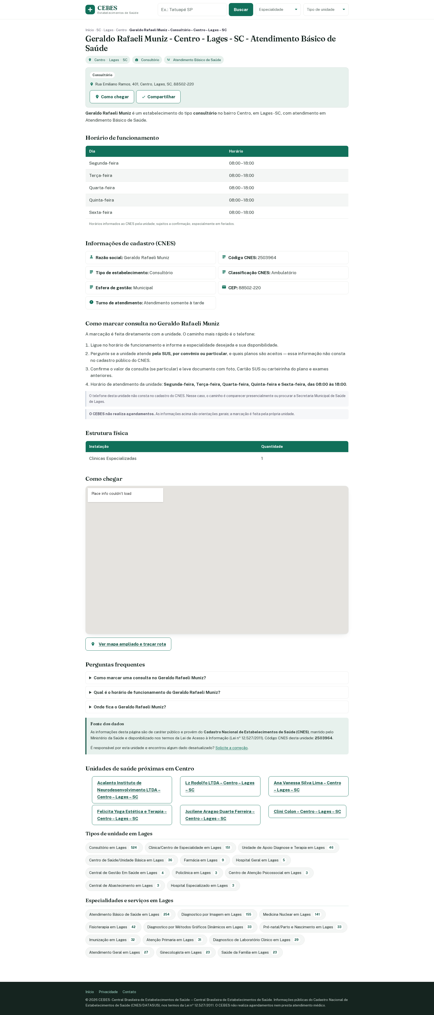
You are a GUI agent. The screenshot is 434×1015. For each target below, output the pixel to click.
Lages (108, 30)
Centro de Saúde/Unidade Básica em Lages (130, 860)
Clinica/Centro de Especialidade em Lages (189, 847)
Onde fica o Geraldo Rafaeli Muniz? (130, 706)
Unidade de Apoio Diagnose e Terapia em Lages (287, 847)
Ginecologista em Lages (185, 952)
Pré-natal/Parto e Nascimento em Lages (302, 927)
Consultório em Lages (113, 847)
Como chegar (115, 96)
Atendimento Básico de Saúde (197, 60)
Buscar (241, 9)
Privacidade (108, 992)
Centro (121, 30)
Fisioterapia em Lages (112, 927)
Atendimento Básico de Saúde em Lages (129, 914)
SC (98, 30)
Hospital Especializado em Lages (202, 885)
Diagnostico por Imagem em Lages (216, 914)
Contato (129, 992)
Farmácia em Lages (204, 860)
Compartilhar (161, 96)
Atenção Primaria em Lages (173, 940)
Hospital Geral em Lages (260, 860)
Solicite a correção (231, 748)
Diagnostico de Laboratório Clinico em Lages (256, 940)
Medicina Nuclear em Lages (291, 914)
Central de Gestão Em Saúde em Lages (126, 873)
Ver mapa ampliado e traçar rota (132, 644)
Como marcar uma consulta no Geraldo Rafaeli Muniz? (150, 677)
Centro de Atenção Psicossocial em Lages (268, 873)
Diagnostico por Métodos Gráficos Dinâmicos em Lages (199, 927)
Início (89, 30)
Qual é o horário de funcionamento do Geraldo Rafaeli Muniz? (157, 692)
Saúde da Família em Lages (249, 952)
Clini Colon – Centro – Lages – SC (307, 811)
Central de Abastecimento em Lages (124, 885)
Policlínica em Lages (196, 873)
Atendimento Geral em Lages (118, 952)
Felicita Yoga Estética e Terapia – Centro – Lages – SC (132, 815)
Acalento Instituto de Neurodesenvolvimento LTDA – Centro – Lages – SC (128, 789)
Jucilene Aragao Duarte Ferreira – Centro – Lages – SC (220, 815)
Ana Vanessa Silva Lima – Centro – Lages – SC (307, 786)
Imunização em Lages (112, 940)
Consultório (150, 60)
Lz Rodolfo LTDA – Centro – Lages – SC (219, 786)
